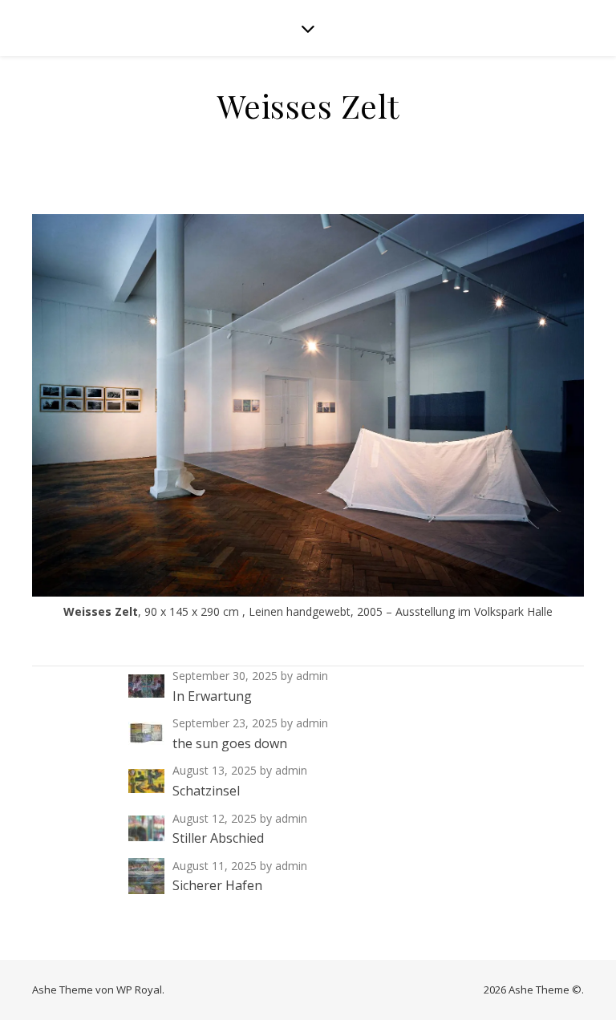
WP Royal (139, 989)
